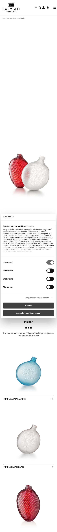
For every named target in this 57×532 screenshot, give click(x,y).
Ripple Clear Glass (14, 467)
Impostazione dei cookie (37, 298)
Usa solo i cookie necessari (28, 313)
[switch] (50, 270)
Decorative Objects (13, 18)
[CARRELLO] (47, 7)
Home (4, 18)
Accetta (28, 305)
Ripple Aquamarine (15, 399)
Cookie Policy (26, 251)
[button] (55, 7)
